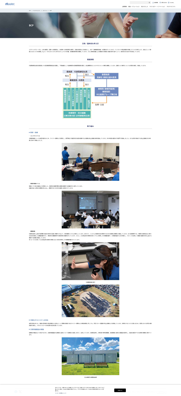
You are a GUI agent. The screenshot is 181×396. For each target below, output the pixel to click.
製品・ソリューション (134, 6)
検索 (149, 2)
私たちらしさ (144, 6)
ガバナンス (45, 10)
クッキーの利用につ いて (60, 393)
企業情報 (124, 6)
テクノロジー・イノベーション (157, 6)
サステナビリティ (171, 6)
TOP (30, 10)
